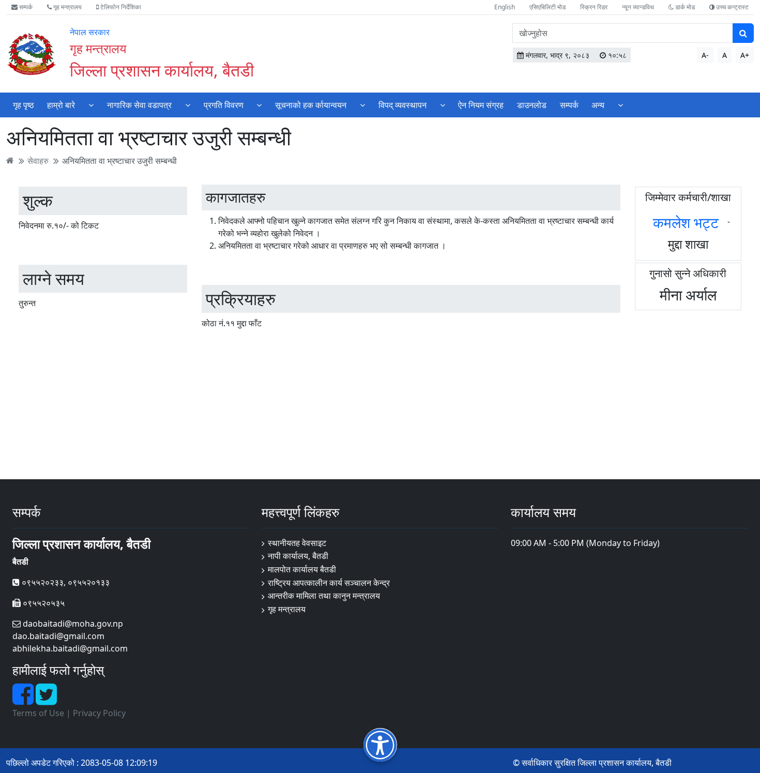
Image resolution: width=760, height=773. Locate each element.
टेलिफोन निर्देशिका (120, 7)
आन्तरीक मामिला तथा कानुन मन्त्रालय (324, 595)
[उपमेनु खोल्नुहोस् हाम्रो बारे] (91, 105)
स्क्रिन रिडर (593, 7)
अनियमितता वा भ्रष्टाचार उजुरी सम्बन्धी (119, 160)
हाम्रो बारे (61, 105)
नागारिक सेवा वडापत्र (139, 105)
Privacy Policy (99, 713)
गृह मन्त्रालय (67, 7)
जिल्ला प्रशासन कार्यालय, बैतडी (162, 70)
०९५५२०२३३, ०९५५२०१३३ (65, 582)
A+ (744, 55)
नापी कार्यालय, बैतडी (298, 556)
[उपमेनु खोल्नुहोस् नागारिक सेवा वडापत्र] (187, 105)
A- (705, 55)
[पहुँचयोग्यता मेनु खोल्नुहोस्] (380, 745)
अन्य (597, 105)
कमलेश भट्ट (686, 222)
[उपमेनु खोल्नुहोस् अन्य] (620, 105)
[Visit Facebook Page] (24, 700)
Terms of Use (38, 713)
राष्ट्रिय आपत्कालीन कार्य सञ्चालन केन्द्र (329, 582)
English (504, 7)
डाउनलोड (531, 105)
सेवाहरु (38, 160)
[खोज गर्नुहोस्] (743, 33)
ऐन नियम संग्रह (481, 105)
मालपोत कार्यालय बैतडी (302, 569)
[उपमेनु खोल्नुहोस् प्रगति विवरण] (259, 105)
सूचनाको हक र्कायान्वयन (310, 105)
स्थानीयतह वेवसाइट (297, 543)
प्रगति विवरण (224, 105)
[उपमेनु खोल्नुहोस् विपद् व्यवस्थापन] (442, 105)
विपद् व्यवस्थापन (402, 105)
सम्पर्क (25, 7)
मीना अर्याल (688, 295)
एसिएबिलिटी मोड (547, 7)
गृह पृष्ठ (23, 105)
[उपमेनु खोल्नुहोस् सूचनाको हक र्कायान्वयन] (362, 105)
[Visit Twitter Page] (46, 700)
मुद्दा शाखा (688, 243)
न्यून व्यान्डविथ (638, 7)
